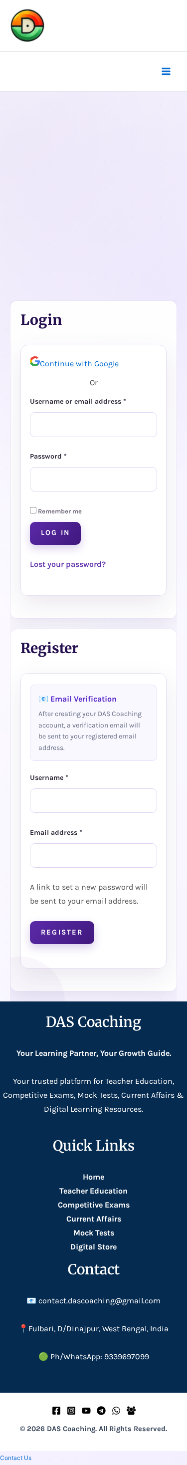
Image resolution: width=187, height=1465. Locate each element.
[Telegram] (101, 1410)
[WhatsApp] (116, 1410)
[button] (15, 1458)
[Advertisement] (93, 189)
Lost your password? (68, 564)
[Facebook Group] (131, 1410)
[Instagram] (71, 1410)
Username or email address (93, 400)
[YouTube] (86, 1410)
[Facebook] (56, 1410)
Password (63, 455)
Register (62, 932)
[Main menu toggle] (166, 71)
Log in (55, 532)
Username (64, 776)
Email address (71, 831)
